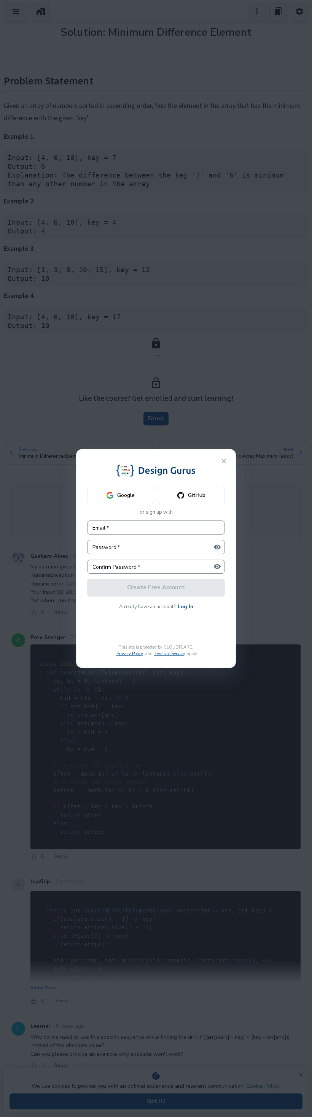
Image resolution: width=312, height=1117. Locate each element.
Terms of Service (169, 654)
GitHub (196, 495)
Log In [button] (185, 606)
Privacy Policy (129, 654)
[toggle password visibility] (217, 547)
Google (126, 495)
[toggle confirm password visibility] (217, 566)
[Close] (223, 461)
